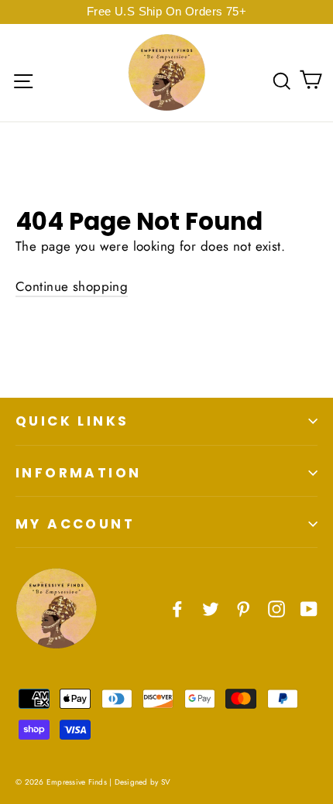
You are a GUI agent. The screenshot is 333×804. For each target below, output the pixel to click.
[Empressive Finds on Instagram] (276, 607)
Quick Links (72, 421)
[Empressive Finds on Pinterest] (243, 607)
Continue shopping (71, 286)
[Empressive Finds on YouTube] (309, 607)
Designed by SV (143, 782)
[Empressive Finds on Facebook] (177, 607)
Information (78, 473)
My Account (75, 524)
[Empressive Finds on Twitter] (210, 607)
